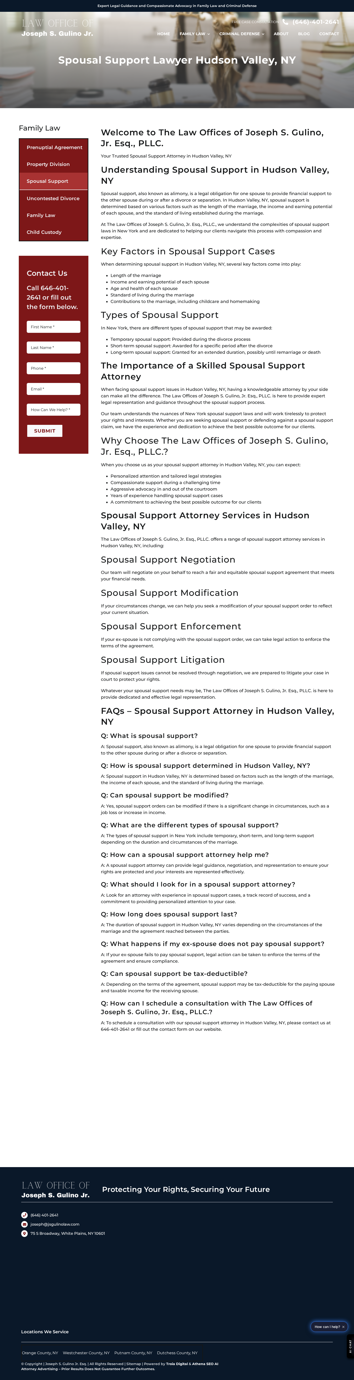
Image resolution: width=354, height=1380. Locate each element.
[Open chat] (350, 1346)
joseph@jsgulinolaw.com (55, 1224)
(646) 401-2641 (44, 1215)
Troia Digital (177, 1364)
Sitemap (133, 1364)
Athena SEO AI (205, 1364)
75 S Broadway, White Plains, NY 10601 (68, 1233)
